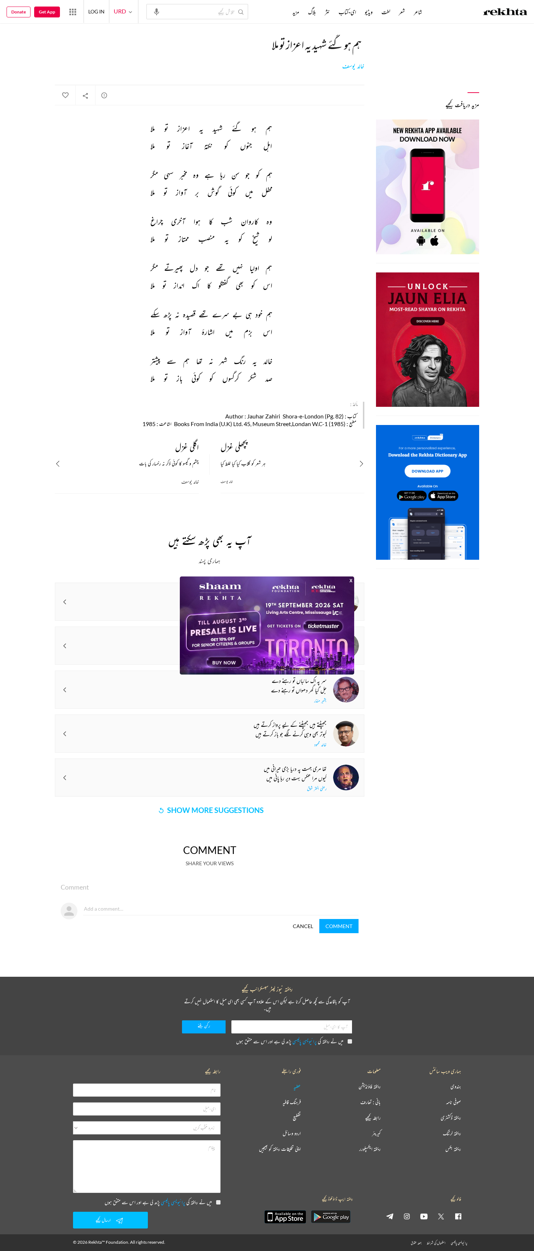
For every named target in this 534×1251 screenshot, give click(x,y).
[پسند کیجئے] (65, 95)
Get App (47, 12)
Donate (18, 12)
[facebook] (458, 1216)
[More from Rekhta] (72, 11)
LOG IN (96, 11)
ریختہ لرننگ (452, 1133)
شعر (402, 12)
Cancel (303, 926)
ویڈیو (369, 12)
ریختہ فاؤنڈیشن (370, 1087)
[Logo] (505, 13)
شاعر (418, 12)
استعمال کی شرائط (436, 1242)
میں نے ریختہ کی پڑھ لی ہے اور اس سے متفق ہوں (289, 1041)
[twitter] (441, 1216)
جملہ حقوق (416, 1242)
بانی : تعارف (370, 1102)
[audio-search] (156, 11)
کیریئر (376, 1133)
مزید (295, 12)
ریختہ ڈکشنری (451, 1118)
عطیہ (297, 1087)
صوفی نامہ (453, 1102)
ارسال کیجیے (103, 1220)
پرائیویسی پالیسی (304, 1041)
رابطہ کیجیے (373, 1118)
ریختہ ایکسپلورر (370, 1149)
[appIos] (285, 1216)
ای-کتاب (347, 12)
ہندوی (455, 1087)
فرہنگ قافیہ (292, 1102)
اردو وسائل (292, 1133)
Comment (338, 926)
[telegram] (390, 1216)
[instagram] (407, 1216)
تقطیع (297, 1118)
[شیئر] (85, 95)
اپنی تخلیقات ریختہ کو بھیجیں (280, 1149)
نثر (327, 12)
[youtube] (424, 1216)
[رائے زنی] (104, 95)
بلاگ (312, 12)
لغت (385, 12)
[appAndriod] (330, 1216)
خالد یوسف (353, 66)
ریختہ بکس (453, 1149)
